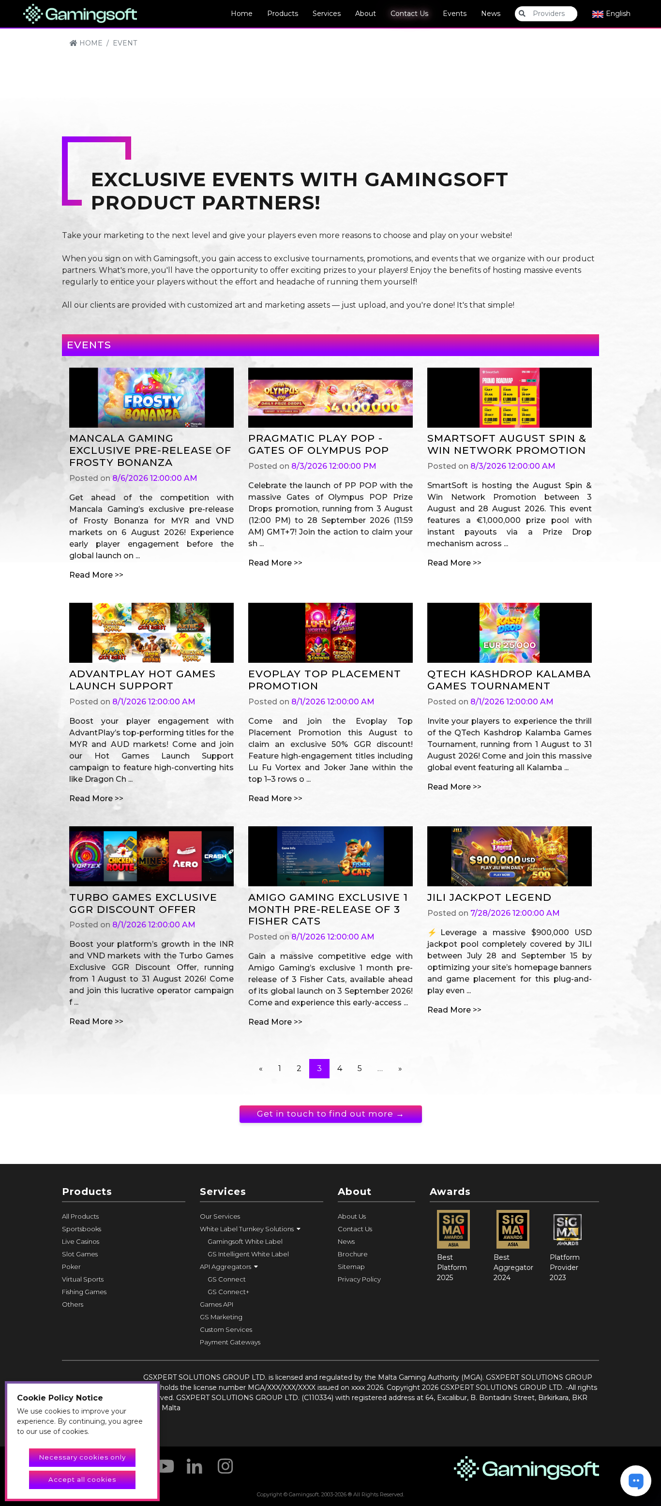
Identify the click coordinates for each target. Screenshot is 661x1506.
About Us (352, 1216)
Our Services (220, 1216)
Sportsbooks (81, 1229)
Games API (216, 1304)
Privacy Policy (359, 1279)
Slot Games (80, 1254)
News (490, 13)
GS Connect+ (228, 1292)
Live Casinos (80, 1241)
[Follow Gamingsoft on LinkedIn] (194, 1462)
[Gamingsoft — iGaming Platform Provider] (80, 13)
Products (282, 13)
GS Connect (227, 1279)
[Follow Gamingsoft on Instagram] (225, 1462)
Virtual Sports (83, 1279)
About (365, 13)
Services (327, 13)
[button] (261, 1229)
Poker (71, 1266)
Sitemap (351, 1266)
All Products (80, 1216)
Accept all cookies (82, 1479)
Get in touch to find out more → (331, 1113)
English (617, 13)
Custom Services (226, 1329)
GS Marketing (221, 1317)
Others (72, 1304)
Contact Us (409, 13)
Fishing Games (84, 1292)
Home (242, 13)
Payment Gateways (230, 1342)
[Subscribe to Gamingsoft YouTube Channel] (163, 1462)
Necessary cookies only (82, 1457)
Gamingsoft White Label (245, 1241)
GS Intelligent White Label (248, 1254)
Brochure (353, 1254)
